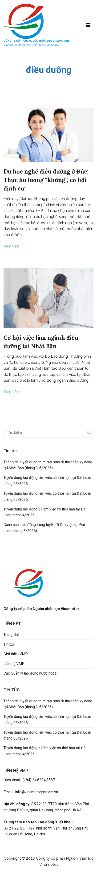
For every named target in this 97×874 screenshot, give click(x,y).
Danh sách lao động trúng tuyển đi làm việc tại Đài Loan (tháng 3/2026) (44, 527)
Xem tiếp (11, 246)
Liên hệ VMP (14, 663)
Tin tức (9, 644)
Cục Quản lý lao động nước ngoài (30, 673)
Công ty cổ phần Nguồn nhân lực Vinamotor (36, 40)
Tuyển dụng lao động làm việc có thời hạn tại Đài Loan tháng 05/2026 (47, 496)
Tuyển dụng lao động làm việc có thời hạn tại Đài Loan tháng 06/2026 (47, 480)
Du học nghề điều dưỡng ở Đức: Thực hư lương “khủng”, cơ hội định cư (46, 180)
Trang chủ (11, 634)
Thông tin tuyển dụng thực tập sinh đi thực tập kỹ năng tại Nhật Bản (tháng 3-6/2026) (48, 465)
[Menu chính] (88, 25)
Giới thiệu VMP (16, 654)
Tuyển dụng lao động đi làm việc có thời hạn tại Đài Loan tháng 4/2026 (45, 512)
